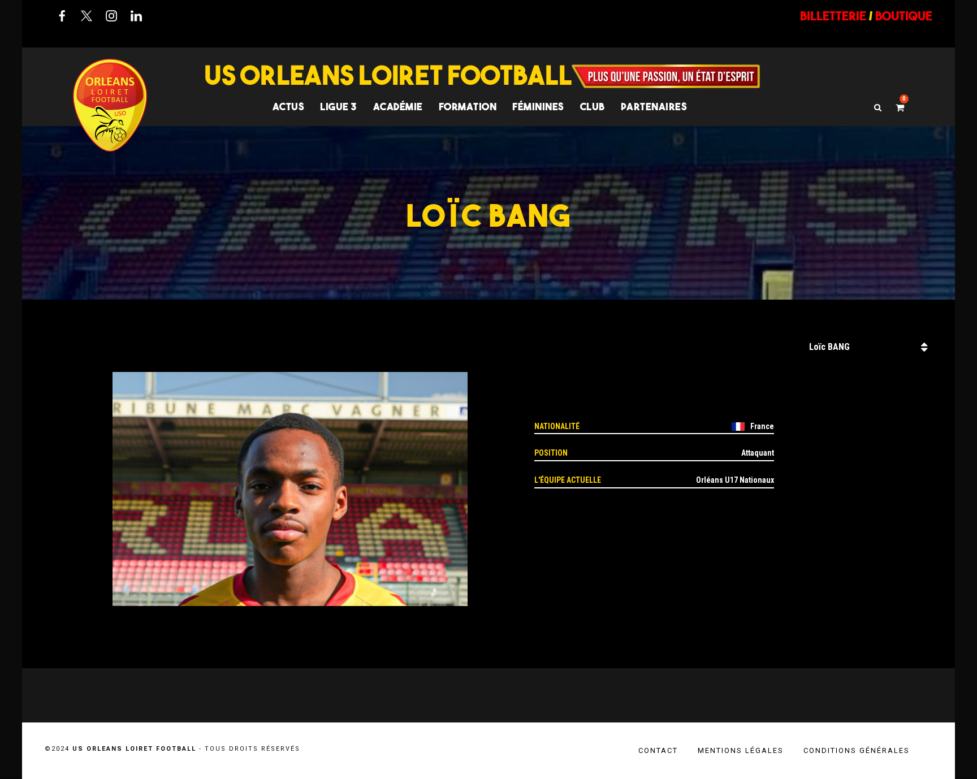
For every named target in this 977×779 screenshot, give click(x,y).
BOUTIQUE (903, 16)
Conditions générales (856, 750)
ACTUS (289, 106)
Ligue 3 (338, 106)
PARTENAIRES (654, 106)
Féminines (538, 106)
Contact (658, 750)
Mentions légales (741, 750)
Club (592, 106)
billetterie (833, 16)
